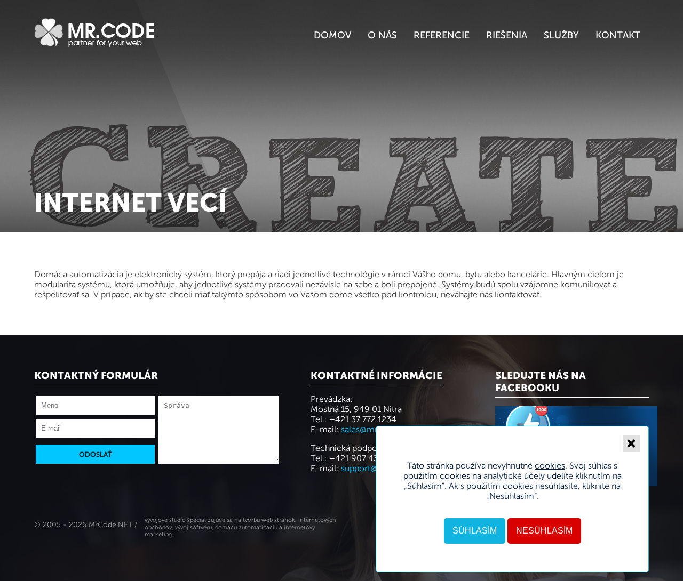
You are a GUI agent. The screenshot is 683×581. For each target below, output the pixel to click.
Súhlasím (474, 530)
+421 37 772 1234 (362, 419)
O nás (382, 35)
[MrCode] (94, 44)
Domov (332, 35)
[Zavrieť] (631, 443)
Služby (561, 35)
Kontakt (617, 35)
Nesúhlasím (544, 530)
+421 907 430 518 (364, 458)
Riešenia (506, 35)
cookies (550, 466)
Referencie (442, 35)
